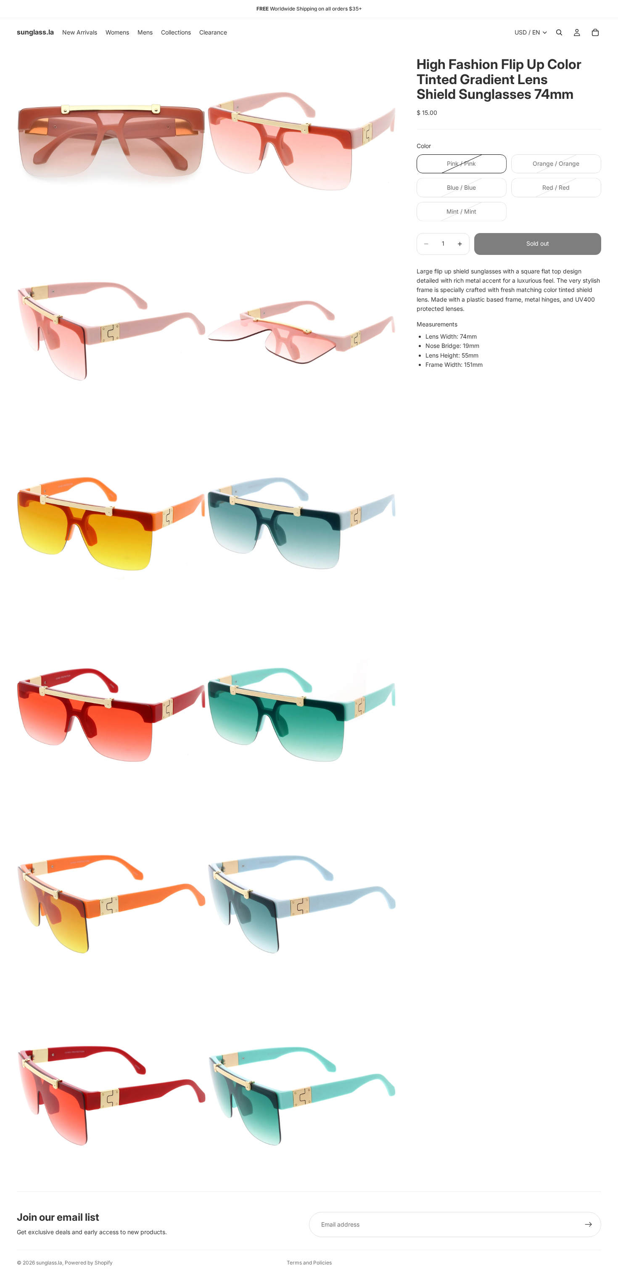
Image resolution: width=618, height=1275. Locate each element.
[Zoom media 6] (301, 523)
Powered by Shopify (89, 1262)
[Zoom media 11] (111, 1096)
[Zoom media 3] (111, 332)
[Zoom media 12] (301, 1096)
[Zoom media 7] (111, 714)
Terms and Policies (309, 1262)
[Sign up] (588, 1224)
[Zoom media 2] (301, 141)
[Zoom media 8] (301, 714)
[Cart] (595, 32)
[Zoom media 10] (301, 905)
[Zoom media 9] (111, 905)
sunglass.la (49, 1262)
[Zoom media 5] (111, 523)
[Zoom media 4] (301, 332)
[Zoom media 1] (111, 141)
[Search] (559, 32)
